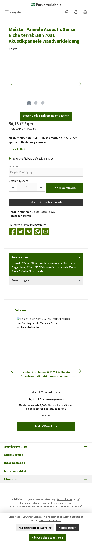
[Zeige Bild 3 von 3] (42, 103)
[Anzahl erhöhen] (41, 187)
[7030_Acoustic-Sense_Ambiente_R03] (46, 83)
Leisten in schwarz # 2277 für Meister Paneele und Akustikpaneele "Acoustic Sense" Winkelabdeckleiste (46, 374)
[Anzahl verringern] (13, 187)
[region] (46, 83)
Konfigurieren (67, 527)
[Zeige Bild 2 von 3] (35, 103)
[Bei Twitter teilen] (20, 231)
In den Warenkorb (65, 188)
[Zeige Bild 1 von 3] (29, 103)
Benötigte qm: (15, 166)
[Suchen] (66, 12)
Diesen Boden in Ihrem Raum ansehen (46, 115)
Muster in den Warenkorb (46, 202)
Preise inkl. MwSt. (17, 149)
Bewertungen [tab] (20, 280)
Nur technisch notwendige (35, 527)
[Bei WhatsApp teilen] (37, 231)
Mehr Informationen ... (50, 520)
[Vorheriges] (12, 84)
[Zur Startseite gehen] (46, 4)
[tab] (46, 264)
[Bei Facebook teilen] (12, 231)
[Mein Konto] (76, 12)
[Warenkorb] (85, 12)
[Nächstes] (80, 84)
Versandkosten (64, 499)
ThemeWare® (75, 506)
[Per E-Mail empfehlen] (45, 231)
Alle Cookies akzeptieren (47, 537)
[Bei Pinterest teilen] (29, 231)
